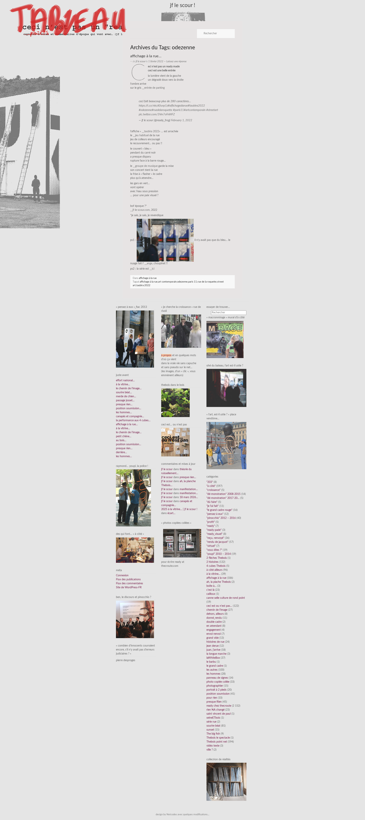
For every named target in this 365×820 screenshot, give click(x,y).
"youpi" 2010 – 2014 (218, 554)
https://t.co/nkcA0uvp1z (153, 105)
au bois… (121, 440)
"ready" (210, 526)
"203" (209, 482)
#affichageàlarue (178, 105)
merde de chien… (126, 396)
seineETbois (213, 718)
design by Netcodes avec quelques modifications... (182, 814)
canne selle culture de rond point (225, 598)
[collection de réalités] (226, 781)
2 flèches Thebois (216, 558)
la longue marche (216, 654)
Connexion (122, 575)
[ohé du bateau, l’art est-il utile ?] (226, 388)
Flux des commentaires (129, 583)
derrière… (121, 452)
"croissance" (213, 490)
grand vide (212, 638)
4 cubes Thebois (215, 566)
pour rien (211, 698)
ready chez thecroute (218, 706)
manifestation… (189, 489)
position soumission (218, 694)
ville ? (209, 749)
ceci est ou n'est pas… (219, 606)
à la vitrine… (123, 384)
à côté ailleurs (214, 570)
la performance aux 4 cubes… (133, 420)
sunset (210, 729)
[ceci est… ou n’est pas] (175, 442)
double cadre (214, 622)
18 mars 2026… (189, 497)
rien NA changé (215, 710)
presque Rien (214, 702)
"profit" (210, 522)
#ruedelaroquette (162, 110)
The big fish (213, 733)
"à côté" (211, 486)
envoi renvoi (213, 634)
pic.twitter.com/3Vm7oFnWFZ (157, 114)
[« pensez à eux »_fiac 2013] (135, 339)
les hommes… (124, 412)
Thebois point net (216, 741)
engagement (213, 630)
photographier (214, 686)
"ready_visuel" (214, 534)
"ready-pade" (213, 530)
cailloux (210, 594)
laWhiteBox (213, 658)
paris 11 (192, 282)
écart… (171, 513)
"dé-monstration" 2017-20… (223, 498)
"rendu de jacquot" (217, 542)
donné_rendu (214, 618)
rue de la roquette (207, 282)
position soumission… (128, 408)
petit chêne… (123, 436)
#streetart (212, 110)
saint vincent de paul (218, 714)
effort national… (125, 380)
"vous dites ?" (214, 550)
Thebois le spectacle (218, 737)
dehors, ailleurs (215, 614)
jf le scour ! (182, 5)
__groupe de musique (145, 166)
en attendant (213, 626)
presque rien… (124, 404)
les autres (211, 670)
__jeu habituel (141, 135)
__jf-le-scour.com (140, 210)
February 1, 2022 (181, 120)
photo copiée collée (217, 682)
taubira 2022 (143, 285)
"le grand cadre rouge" (219, 510)
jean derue (212, 646)
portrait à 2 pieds (216, 690)
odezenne (182, 282)
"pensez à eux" (214, 514)
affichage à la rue (148, 278)
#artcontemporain (195, 110)
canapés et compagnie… (130, 416)
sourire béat (213, 725)
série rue (211, 721)
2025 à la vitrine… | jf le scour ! (179, 509)
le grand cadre (214, 666)
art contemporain (167, 282)
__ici (152, 268)
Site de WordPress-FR (129, 587)
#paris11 (178, 110)
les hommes (213, 674)
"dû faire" (211, 502)
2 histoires (212, 562)
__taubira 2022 (150, 131)
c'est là (210, 590)
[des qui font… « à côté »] (135, 550)
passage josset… (125, 400)
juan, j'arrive (213, 650)
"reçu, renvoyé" (215, 538)
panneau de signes (217, 678)
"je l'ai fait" (212, 506)
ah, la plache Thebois (218, 582)
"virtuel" (211, 546)
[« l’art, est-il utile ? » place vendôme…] (226, 445)
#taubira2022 (196, 105)
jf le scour (140, 61)
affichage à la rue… (145, 56)
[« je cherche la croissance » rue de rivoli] (181, 331)
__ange (148, 263)
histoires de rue (215, 642)
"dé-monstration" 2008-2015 (223, 494)
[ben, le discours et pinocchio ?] (135, 619)
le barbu (211, 662)
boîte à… (211, 586)
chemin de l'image (216, 610)
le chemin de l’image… (129, 388)
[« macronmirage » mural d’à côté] (225, 339)
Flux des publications (128, 579)
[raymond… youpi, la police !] (133, 498)
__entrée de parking (153, 88)
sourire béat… (124, 392)
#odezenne (145, 110)
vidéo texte (212, 745)
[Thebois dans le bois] (175, 402)
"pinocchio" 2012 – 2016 (221, 518)
